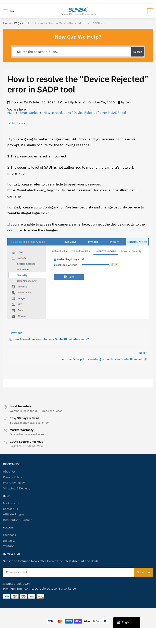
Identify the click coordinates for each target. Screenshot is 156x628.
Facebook (9, 535)
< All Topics (17, 123)
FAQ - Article (22, 23)
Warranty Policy (14, 483)
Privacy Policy (12, 477)
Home (7, 23)
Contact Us (10, 509)
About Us (9, 471)
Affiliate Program (14, 514)
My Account (11, 503)
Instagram (10, 540)
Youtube (8, 546)
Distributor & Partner (17, 520)
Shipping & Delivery (16, 488)
